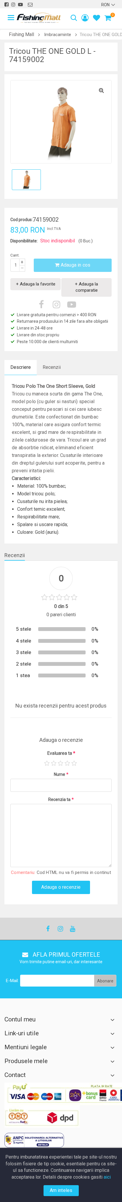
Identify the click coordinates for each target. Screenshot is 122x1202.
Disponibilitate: (24, 241)
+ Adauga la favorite (35, 284)
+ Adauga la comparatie (86, 287)
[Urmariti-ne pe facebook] (6, 4)
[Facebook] (48, 928)
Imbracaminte (57, 34)
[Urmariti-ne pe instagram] (13, 4)
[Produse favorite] (96, 19)
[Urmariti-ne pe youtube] (20, 4)
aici (107, 1177)
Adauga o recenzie (61, 887)
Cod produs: (21, 219)
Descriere (20, 367)
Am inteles (61, 1190)
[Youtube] (72, 928)
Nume (61, 774)
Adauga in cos (75, 265)
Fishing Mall (21, 34)
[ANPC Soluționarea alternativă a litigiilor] (34, 1140)
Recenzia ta (61, 799)
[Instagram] (60, 928)
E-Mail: (12, 980)
